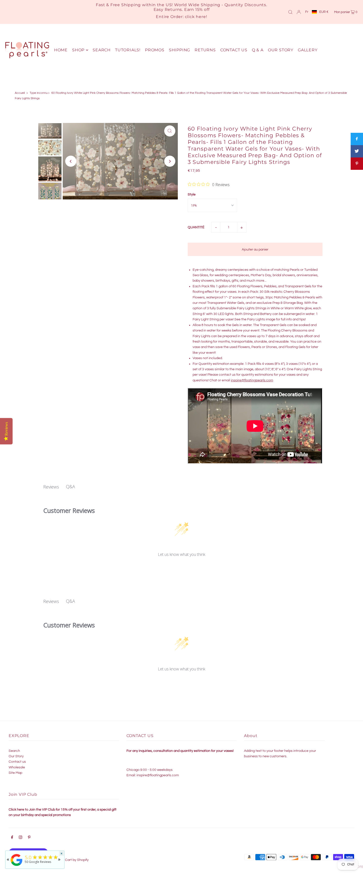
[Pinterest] (29, 838)
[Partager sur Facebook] (357, 139)
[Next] (169, 161)
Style (192, 194)
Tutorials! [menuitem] (128, 50)
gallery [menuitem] (308, 50)
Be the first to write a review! (182, 567)
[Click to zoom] (169, 130)
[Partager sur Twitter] (357, 151)
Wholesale (17, 767)
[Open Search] (290, 12)
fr (306, 12)
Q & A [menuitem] (257, 50)
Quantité (196, 227)
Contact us (17, 761)
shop (78, 50)
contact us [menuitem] (233, 50)
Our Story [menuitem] (280, 50)
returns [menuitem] (205, 50)
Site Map (15, 773)
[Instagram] (20, 838)
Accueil (20, 93)
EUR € (323, 12)
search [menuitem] (102, 50)
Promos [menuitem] (154, 50)
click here (195, 16)
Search (14, 751)
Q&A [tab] (70, 486)
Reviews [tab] (51, 487)
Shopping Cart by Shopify (69, 860)
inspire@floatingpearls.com (252, 380)
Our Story (16, 756)
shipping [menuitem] (179, 50)
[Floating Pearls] (16, 866)
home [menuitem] (61, 50)
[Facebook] (12, 838)
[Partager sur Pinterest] (357, 163)
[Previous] (70, 161)
